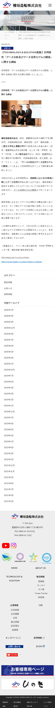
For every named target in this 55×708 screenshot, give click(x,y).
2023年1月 (9, 441)
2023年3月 (9, 435)
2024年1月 (9, 405)
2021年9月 (9, 477)
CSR (40, 605)
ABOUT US (40, 568)
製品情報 (8, 282)
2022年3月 (9, 453)
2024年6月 (9, 382)
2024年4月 (9, 387)
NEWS (12, 32)
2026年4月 (9, 316)
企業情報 (14, 605)
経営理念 (15, 626)
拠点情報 (15, 622)
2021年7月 (9, 489)
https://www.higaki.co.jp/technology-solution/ (21, 262)
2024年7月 (9, 376)
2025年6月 (9, 346)
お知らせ (7, 48)
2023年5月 (9, 429)
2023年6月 (9, 423)
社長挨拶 (15, 610)
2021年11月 (9, 471)
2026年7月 (9, 310)
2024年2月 (9, 399)
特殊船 (41, 597)
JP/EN (39, 647)
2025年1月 (9, 364)
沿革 (15, 618)
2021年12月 (9, 465)
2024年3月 (9, 393)
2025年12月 (9, 328)
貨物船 (41, 581)
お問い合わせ (14, 647)
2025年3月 (9, 358)
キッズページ (12, 638)
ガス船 (41, 589)
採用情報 (8, 294)
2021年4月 (9, 501)
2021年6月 (9, 495)
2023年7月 (9, 417)
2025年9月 (9, 334)
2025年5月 (9, 352)
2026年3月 (9, 322)
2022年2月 (9, 459)
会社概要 (15, 614)
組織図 (15, 630)
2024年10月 (9, 370)
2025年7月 (9, 340)
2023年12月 (9, 411)
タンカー (41, 585)
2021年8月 (9, 483)
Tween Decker (41, 593)
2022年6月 (9, 447)
